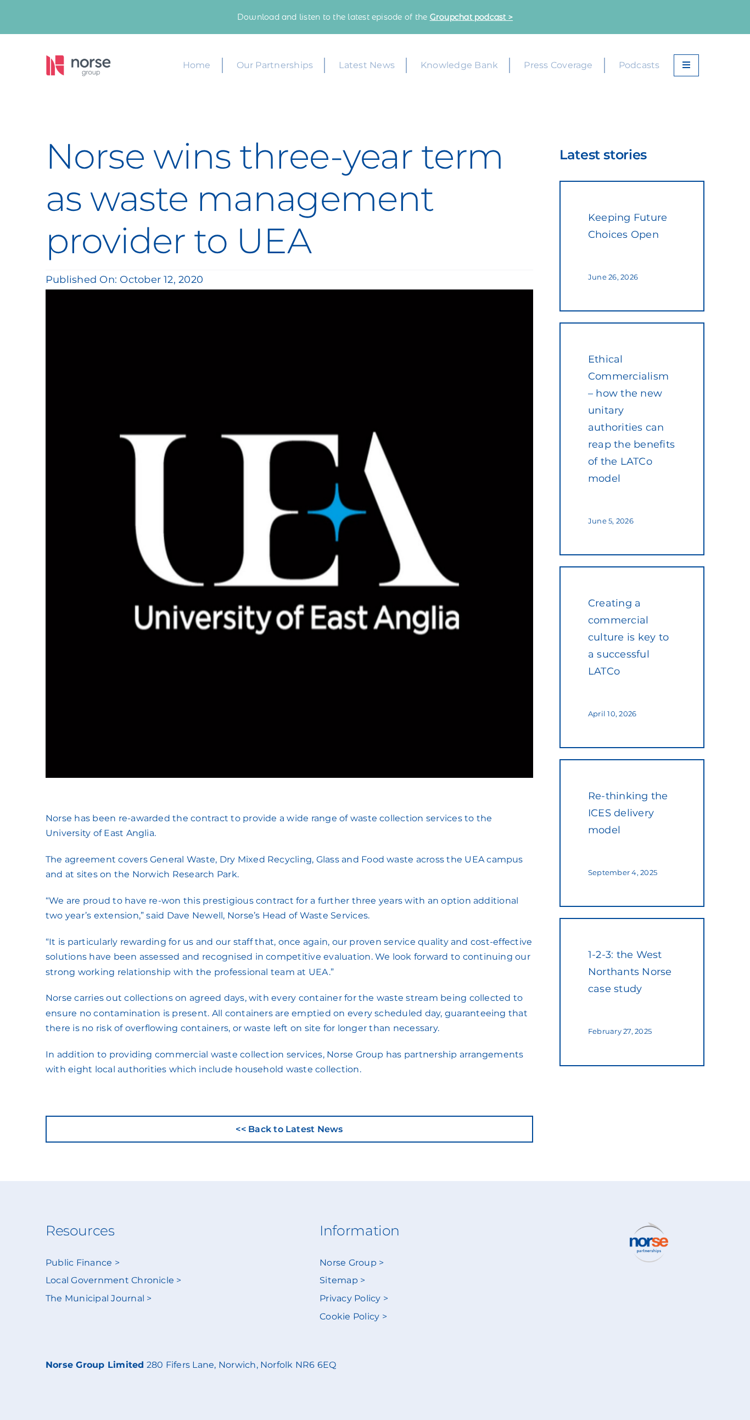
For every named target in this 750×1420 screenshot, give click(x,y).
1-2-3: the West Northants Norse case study (630, 972)
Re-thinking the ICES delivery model (628, 813)
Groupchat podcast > (471, 17)
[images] (78, 59)
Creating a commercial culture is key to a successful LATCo (628, 637)
